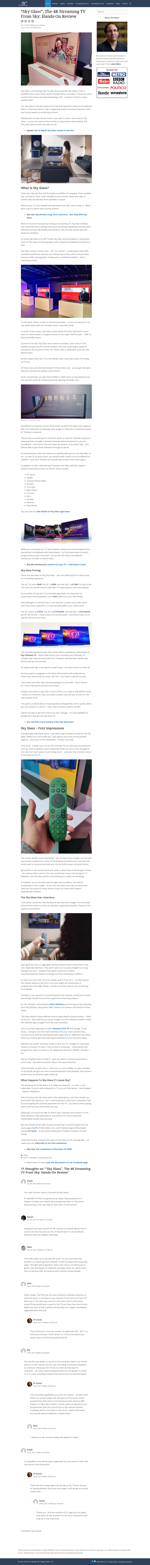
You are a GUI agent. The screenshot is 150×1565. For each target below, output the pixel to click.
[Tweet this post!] (25, 21)
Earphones (110, 4)
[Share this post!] (22, 21)
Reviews (55, 4)
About (118, 4)
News (48, 4)
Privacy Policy (112, 1562)
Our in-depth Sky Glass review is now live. (54, 130)
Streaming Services (97, 4)
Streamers (34, 1158)
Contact (125, 4)
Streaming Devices (82, 4)
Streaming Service (45, 1158)
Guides (62, 4)
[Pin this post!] (29, 21)
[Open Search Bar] (130, 3)
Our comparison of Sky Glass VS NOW (54, 1149)
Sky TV (26, 1158)
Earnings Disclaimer (125, 1562)
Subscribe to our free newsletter (51, 1143)
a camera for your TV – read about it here (66, 564)
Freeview (70, 4)
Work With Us (101, 1562)
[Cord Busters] (23, 3)
